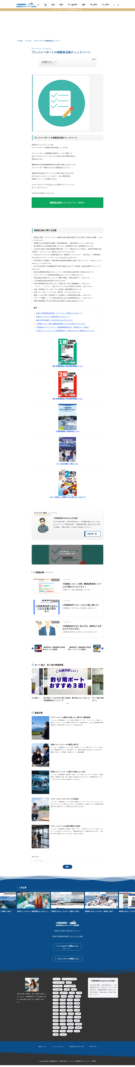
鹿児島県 (64, 1034)
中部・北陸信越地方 (72, 5)
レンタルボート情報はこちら (68, 946)
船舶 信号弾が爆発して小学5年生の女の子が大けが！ (54, 320)
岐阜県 (77, 1003)
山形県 (63, 1003)
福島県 (70, 1020)
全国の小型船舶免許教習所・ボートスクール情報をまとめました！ (59, 313)
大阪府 (78, 996)
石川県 (70, 1017)
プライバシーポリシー (58, 1046)
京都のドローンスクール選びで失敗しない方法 (68, 772)
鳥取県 (55, 1034)
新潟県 (77, 1010)
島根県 (70, 1006)
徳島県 (55, 1010)
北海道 (45, 5)
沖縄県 (78, 1013)
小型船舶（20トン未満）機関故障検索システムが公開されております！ (61, 324)
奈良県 (55, 999)
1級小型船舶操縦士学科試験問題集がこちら (67, 366)
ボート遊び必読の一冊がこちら (67, 464)
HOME (21, 41)
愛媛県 (63, 1010)
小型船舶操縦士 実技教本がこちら (67, 431)
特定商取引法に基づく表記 (77, 1046)
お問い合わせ (93, 1046)
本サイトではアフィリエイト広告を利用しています (67, 9)
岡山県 (55, 1006)
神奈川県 (78, 1017)
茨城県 (63, 1024)
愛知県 (70, 1010)
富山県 (77, 999)
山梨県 (70, 1003)
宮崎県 (70, 999)
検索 (67, 867)
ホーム (38, 5)
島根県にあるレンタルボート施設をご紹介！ (99, 911)
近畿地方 (83, 5)
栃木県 (71, 1013)
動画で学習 (64, 992)
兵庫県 (55, 992)
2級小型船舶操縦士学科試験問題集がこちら (67, 399)
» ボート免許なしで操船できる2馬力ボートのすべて (67, 497)
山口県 (55, 1003)
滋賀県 (55, 1017)
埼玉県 (64, 996)
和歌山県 (56, 996)
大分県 (71, 996)
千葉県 (79, 992)
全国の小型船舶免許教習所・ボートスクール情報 (67, 936)
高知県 (77, 1031)
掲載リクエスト (42, 1046)
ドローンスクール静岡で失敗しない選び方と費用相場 (70, 717)
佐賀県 (74, 989)
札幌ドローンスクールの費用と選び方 (65, 744)
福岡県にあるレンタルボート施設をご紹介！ (65, 911)
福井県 (55, 1020)
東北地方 (53, 5)
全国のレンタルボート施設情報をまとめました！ (53, 317)
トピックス (28, 41)
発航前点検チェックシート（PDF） (67, 202)
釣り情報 (56, 1027)
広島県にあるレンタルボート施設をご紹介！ (31, 911)
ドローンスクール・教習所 (70, 978)
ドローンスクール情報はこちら (68, 958)
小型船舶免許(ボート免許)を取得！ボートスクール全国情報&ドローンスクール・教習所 (72, 1061)
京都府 (67, 989)
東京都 (55, 1013)
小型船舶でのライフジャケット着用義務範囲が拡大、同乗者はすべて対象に (62, 327)
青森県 (55, 1031)
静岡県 (63, 1031)
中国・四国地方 (93, 5)
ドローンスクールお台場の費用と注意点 (65, 826)
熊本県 (63, 1017)
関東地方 (61, 5)
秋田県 (77, 1020)
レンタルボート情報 (10, 893)
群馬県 (55, 1024)
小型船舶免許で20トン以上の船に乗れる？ (81, 605)
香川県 (70, 1031)
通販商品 (79, 1024)
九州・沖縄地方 (105, 5)
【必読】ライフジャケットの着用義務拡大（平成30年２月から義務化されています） (65, 331)
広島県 (77, 1006)
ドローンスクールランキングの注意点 (65, 799)
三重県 (69, 982)
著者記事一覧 (92, 534)
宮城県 (63, 999)
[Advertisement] (67, 26)
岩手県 (63, 1006)
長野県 (71, 1027)
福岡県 (63, 1020)
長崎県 (64, 1027)
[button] (33, 686)
